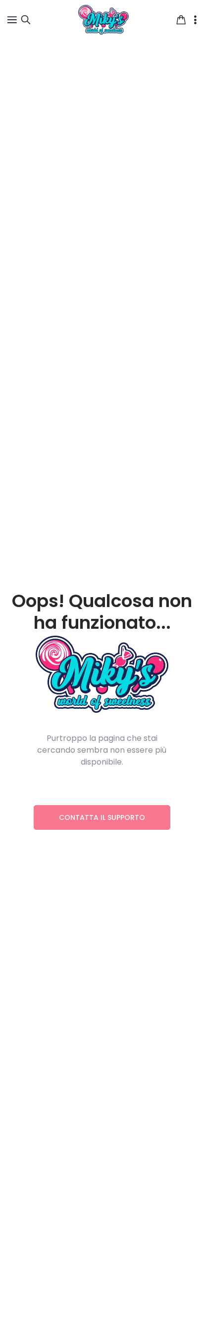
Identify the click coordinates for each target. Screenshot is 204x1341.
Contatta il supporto (102, 817)
